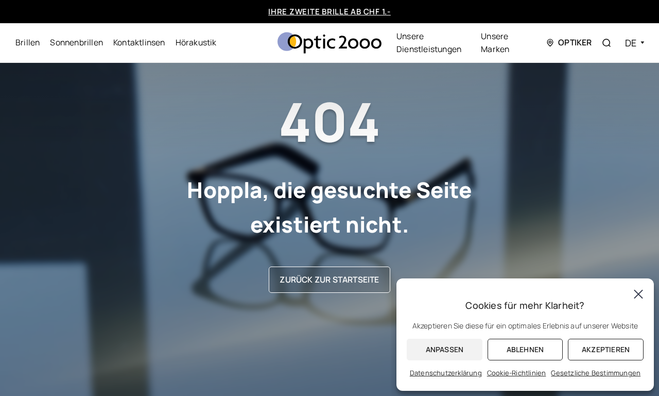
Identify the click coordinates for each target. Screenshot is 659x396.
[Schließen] (638, 294)
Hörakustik (196, 42)
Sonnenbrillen (76, 42)
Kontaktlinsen (139, 42)
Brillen (27, 42)
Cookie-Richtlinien (516, 372)
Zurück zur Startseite (329, 279)
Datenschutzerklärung (446, 372)
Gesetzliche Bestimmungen (595, 372)
